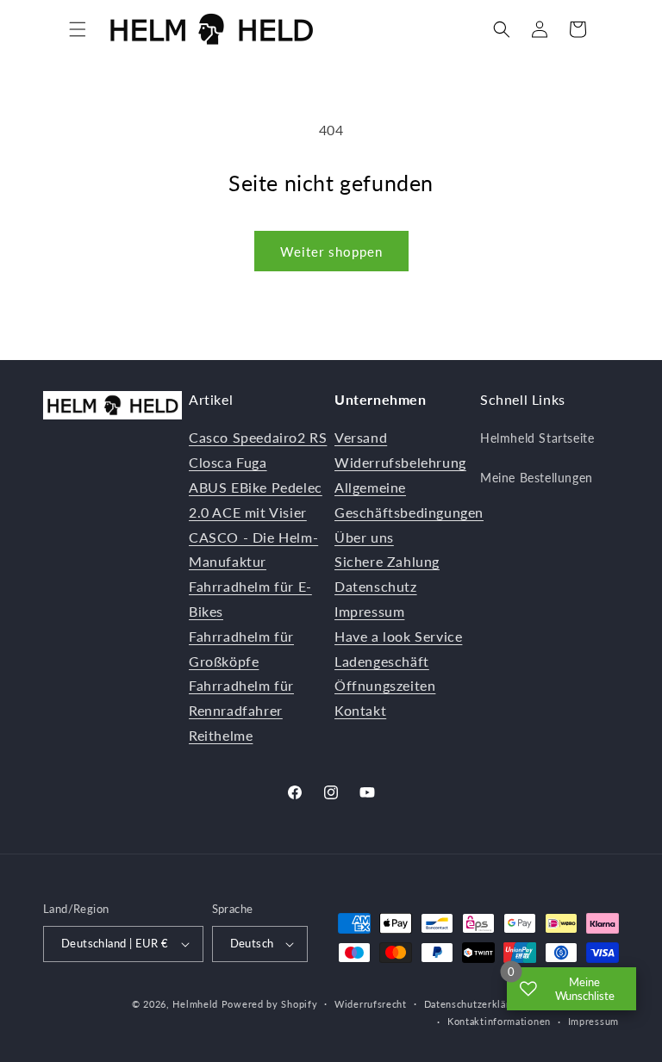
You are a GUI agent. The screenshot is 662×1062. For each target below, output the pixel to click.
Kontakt (360, 710)
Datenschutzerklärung (476, 1003)
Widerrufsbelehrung (400, 462)
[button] (78, 29)
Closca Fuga (228, 462)
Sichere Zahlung (387, 561)
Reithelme (221, 735)
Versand (360, 437)
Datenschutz (375, 586)
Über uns (364, 537)
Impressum (369, 611)
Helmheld (195, 1003)
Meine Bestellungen (536, 477)
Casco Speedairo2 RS (258, 437)
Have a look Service (398, 636)
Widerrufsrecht (370, 1003)
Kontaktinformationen (499, 1021)
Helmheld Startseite (537, 438)
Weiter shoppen (331, 251)
